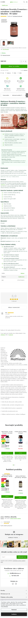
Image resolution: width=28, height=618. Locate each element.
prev (1, 443)
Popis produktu (6, 95)
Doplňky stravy (21, 276)
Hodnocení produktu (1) (17, 95)
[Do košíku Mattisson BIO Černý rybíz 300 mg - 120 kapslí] (21, 497)
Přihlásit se (22, 557)
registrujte (11, 334)
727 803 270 (15, 576)
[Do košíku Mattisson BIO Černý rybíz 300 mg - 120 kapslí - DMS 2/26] (7, 496)
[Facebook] (13, 584)
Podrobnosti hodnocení (17, 16)
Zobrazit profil (13, 537)
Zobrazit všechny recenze (15, 518)
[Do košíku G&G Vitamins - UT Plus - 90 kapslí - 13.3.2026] (7, 453)
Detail (21, 453)
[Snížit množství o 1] (21, 61)
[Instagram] (16, 584)
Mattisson (25, 70)
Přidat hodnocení (14, 307)
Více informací (4, 606)
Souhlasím (14, 614)
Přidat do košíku (14, 66)
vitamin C (3, 184)
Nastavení (14, 609)
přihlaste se (3, 334)
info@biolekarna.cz (15, 573)
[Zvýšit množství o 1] (25, 61)
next (27, 443)
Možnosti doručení (6, 55)
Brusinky (12, 101)
